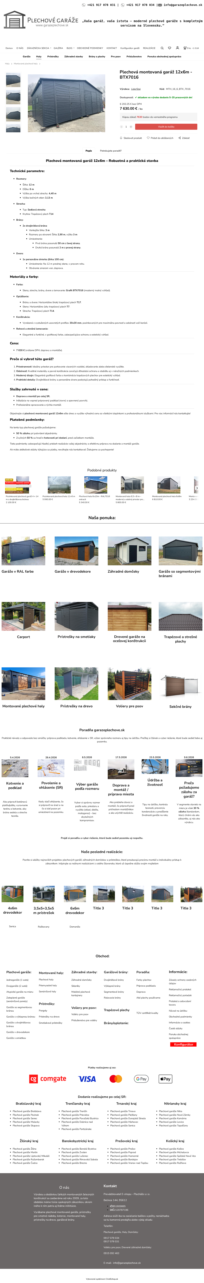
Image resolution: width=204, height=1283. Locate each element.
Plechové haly (46, 979)
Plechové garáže (112, 1232)
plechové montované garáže (62, 1212)
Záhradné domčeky (123, 571)
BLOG (69, 48)
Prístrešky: (47, 1004)
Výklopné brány (112, 986)
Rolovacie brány (112, 997)
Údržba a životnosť (155, 782)
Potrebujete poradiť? (111, 150)
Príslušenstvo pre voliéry (84, 1020)
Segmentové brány (114, 991)
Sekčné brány (180, 706)
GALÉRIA (58, 48)
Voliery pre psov (129, 706)
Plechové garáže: (18, 972)
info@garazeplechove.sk (183, 5)
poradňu (75, 838)
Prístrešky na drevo (76, 706)
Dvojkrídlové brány (114, 979)
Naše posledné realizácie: (102, 851)
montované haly (76, 1216)
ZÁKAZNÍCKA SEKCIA (38, 48)
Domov (9, 48)
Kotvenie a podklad (15, 785)
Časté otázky (175, 1028)
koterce (61, 1216)
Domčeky (133, 1232)
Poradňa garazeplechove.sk (102, 730)
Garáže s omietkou (16, 1038)
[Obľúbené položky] (169, 48)
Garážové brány (115, 972)
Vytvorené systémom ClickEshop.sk (102, 1279)
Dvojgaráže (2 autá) (16, 986)
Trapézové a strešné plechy (180, 639)
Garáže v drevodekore (73, 571)
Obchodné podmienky (180, 1016)
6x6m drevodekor (75, 910)
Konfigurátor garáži (129, 48)
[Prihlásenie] (177, 48)
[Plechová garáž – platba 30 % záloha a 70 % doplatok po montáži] (189, 767)
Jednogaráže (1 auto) (17, 979)
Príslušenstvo (134, 56)
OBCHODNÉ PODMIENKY (90, 48)
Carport (23, 636)
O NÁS (19, 48)
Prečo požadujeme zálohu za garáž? (189, 790)
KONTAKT (112, 48)
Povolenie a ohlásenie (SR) (51, 785)
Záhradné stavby (73, 56)
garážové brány (65, 1220)
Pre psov (116, 56)
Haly (38, 56)
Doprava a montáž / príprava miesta (121, 790)
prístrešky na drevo (45, 1220)
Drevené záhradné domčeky (136, 1247)
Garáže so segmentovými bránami (180, 573)
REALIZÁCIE (149, 48)
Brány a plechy (97, 56)
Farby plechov (143, 979)
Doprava (141, 991)
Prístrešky (53, 56)
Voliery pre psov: (84, 1008)
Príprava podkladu (146, 985)
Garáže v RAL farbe (18, 571)
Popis (89, 150)
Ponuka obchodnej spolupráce (164, 56)
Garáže (26, 56)
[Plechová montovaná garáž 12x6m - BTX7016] (66, 103)
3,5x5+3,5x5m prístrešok (43, 910)
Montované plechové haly (26, 63)
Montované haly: (51, 973)
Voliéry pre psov (79, 1014)
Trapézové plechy (117, 1010)
